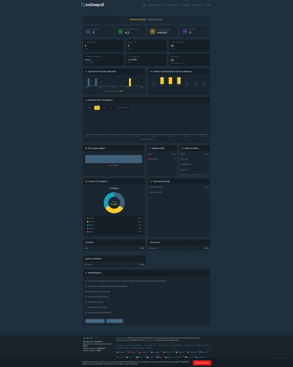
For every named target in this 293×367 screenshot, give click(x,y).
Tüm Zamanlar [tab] (122, 107)
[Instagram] (88, 338)
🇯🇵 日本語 (149, 357)
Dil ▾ (208, 5)
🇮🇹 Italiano (179, 352)
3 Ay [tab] (104, 107)
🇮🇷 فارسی (129, 357)
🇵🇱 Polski (188, 357)
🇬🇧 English (120, 352)
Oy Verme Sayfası (96, 321)
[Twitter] (91, 338)
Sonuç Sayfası (115, 321)
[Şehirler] (157, 159)
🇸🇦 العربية (119, 357)
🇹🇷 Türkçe (131, 352)
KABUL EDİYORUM (202, 363)
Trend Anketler (164, 345)
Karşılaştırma (177, 345)
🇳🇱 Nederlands (201, 357)
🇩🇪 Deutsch (143, 352)
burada (126, 364)
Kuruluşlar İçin (172, 5)
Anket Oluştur (156, 5)
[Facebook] (84, 338)
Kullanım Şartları (104, 362)
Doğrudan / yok (155, 192)
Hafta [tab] (89, 107)
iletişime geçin (149, 340)
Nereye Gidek (138, 19)
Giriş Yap (186, 5)
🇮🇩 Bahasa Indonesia (173, 357)
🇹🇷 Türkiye (152, 159)
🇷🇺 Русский (203, 352)
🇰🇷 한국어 (139, 357)
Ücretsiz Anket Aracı (134, 345)
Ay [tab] (97, 107)
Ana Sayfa (120, 345)
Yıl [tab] (111, 107)
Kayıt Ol (198, 5)
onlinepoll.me (121, 338)
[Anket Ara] (144, 5)
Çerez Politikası (138, 348)
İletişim (149, 348)
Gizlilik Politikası (124, 348)
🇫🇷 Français (155, 352)
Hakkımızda (189, 345)
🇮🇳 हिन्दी (159, 357)
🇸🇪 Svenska (191, 352)
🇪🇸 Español (167, 352)
